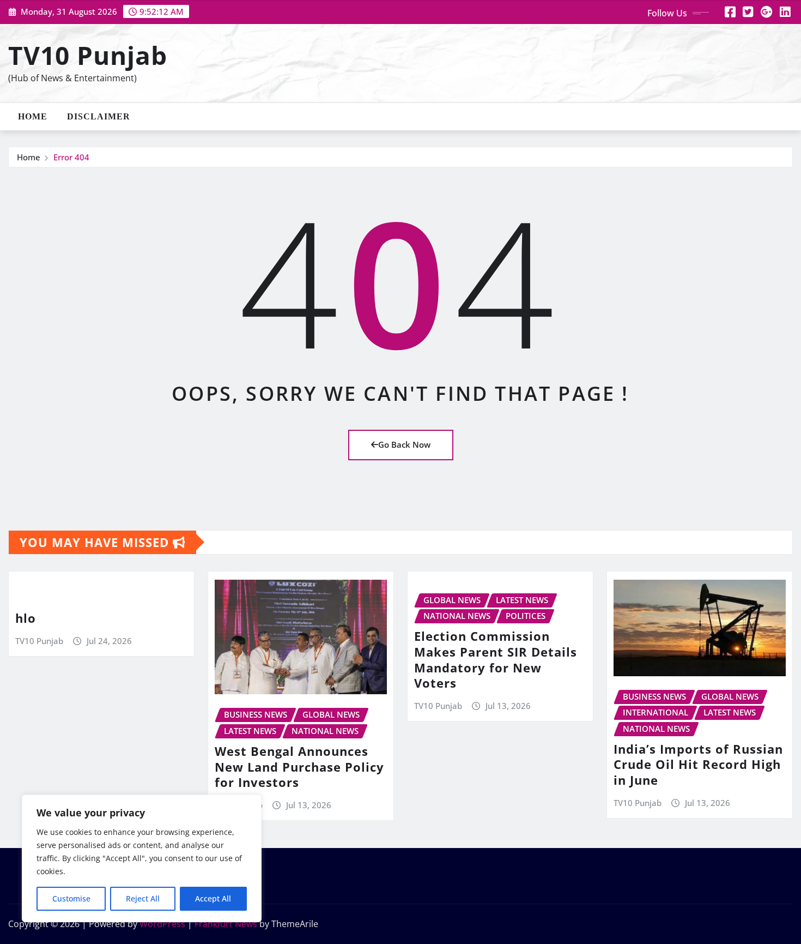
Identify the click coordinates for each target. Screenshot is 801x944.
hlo (25, 618)
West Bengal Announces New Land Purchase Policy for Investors (299, 766)
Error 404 (71, 157)
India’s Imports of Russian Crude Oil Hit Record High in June (698, 764)
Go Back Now (404, 444)
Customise (71, 898)
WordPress (162, 924)
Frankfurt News (226, 924)
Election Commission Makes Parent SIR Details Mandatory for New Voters (495, 659)
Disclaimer (98, 116)
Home (32, 116)
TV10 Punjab (87, 55)
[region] (142, 858)
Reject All (143, 898)
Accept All (213, 898)
